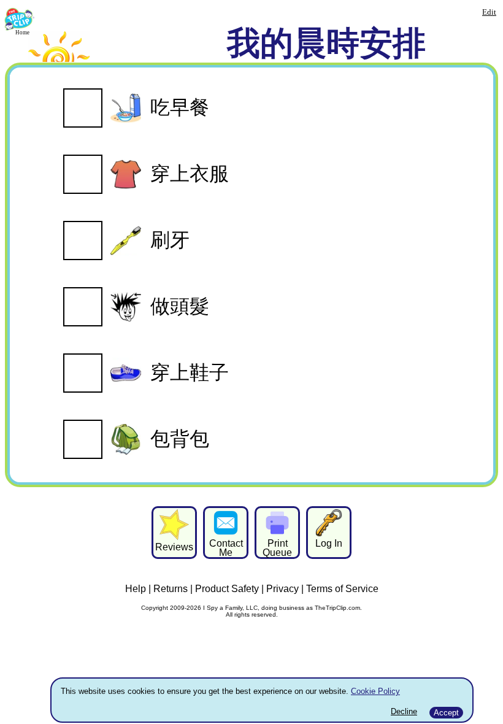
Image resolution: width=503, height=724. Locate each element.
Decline (404, 711)
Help (135, 588)
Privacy (282, 588)
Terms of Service (342, 588)
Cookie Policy (375, 691)
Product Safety (227, 588)
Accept (446, 712)
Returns (170, 588)
